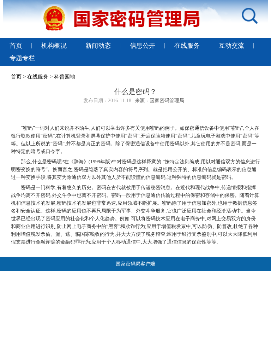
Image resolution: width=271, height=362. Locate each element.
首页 (16, 45)
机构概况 (54, 45)
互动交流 (231, 45)
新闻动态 (98, 45)
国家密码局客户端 (135, 264)
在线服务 (187, 45)
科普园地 (64, 77)
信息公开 (142, 45)
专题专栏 (22, 58)
